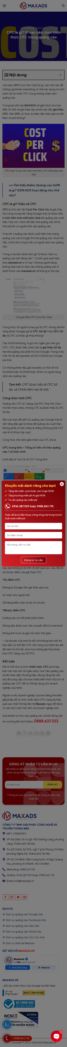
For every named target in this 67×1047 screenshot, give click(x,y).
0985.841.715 (45, 506)
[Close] (62, 484)
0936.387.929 (20, 506)
